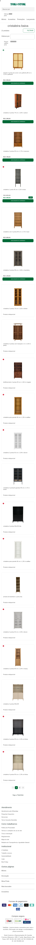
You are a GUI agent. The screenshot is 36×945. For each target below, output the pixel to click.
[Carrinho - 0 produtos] (33, 4)
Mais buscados (6, 886)
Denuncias (4, 817)
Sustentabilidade (6, 856)
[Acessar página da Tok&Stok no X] (25, 798)
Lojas (3, 859)
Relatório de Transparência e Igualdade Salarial (15, 842)
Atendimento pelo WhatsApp (9, 811)
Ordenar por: (5, 36)
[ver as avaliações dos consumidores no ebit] (9, 921)
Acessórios (11, 19)
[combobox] (22, 36)
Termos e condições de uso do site (11, 830)
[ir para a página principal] (18, 4)
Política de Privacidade (8, 827)
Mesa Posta (5, 881)
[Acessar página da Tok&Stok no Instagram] (15, 798)
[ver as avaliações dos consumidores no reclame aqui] (18, 921)
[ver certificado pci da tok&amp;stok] (27, 921)
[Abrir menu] (6, 4)
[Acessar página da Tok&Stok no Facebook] (10, 798)
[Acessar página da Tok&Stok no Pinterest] (20, 798)
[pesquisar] (32, 9)
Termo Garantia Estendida (9, 820)
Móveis (3, 19)
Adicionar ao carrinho (18, 83)
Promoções (21, 19)
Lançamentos (30, 19)
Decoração (5, 876)
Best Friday (4, 862)
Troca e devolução (6, 833)
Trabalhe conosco (6, 853)
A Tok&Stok (4, 850)
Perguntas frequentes (7, 814)
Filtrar (30, 30)
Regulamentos (5, 836)
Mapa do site (5, 839)
